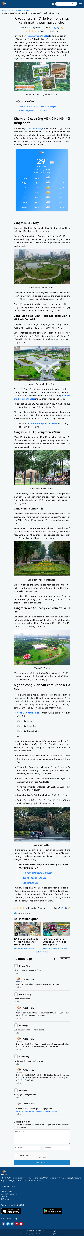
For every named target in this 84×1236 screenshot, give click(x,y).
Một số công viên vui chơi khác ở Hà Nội (34, 110)
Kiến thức (5, 1199)
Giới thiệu (21, 1234)
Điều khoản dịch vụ (59, 1234)
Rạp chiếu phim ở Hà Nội (34, 877)
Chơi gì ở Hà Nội (23, 913)
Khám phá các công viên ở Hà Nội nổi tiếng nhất (38, 106)
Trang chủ (5, 10)
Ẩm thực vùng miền (9, 1194)
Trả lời (17, 973)
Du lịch (26, 10)
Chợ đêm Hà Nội (30, 882)
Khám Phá (16, 10)
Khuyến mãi (36, 1234)
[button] (36, 952)
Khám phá (29, 1234)
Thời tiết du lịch (7, 1191)
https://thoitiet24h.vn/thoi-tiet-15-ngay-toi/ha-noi (36, 1111)
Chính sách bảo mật (47, 1234)
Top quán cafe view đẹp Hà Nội (37, 873)
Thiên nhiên (6, 1196)
